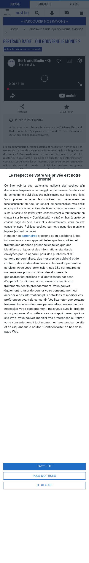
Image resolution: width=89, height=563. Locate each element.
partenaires (29, 235)
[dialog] (44, 366)
